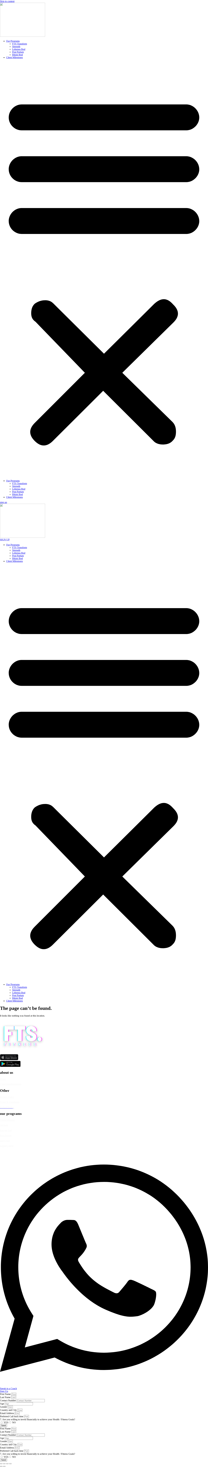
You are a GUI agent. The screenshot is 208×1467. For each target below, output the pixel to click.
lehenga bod (6, 1130)
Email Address (7, 1413)
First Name (5, 1394)
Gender (4, 1407)
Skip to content (7, 1)
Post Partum (18, 52)
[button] (104, 269)
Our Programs (13, 41)
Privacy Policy (7, 1097)
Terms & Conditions (9, 1102)
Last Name (5, 1397)
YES (6, 1422)
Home (3, 1079)
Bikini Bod (17, 54)
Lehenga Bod (18, 49)
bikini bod (5, 1140)
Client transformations (10, 1084)
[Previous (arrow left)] (1, 1466)
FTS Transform (19, 43)
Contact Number (8, 1400)
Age (2, 1403)
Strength (16, 46)
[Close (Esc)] (10, 1463)
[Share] (7, 1463)
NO (14, 1422)
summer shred (6, 1146)
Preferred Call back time (12, 1416)
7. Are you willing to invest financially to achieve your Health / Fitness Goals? (37, 1419)
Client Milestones (14, 57)
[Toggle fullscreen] (4, 1463)
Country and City (8, 1410)
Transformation (7, 1120)
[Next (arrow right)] (4, 1466)
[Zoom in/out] (1, 1463)
